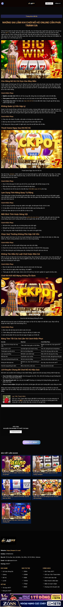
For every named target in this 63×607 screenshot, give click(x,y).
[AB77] (31, 3)
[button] (2, 3)
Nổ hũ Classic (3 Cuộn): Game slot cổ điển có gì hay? (16, 473)
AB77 (21, 400)
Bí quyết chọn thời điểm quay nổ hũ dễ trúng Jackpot (45, 473)
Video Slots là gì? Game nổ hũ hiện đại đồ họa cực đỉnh (16, 497)
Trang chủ (29, 16)
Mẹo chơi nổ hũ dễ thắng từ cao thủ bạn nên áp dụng (45, 497)
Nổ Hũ (35, 16)
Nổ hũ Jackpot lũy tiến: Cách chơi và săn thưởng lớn (15, 521)
